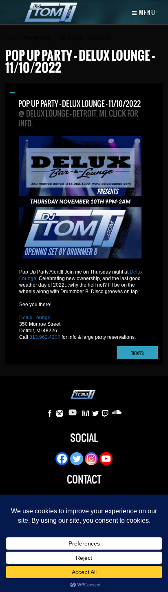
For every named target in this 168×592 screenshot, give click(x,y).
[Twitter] (76, 458)
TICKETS (137, 353)
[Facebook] (62, 458)
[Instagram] (91, 458)
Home (11, 37)
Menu (146, 12)
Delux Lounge (35, 317)
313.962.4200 (44, 337)
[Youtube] (106, 458)
